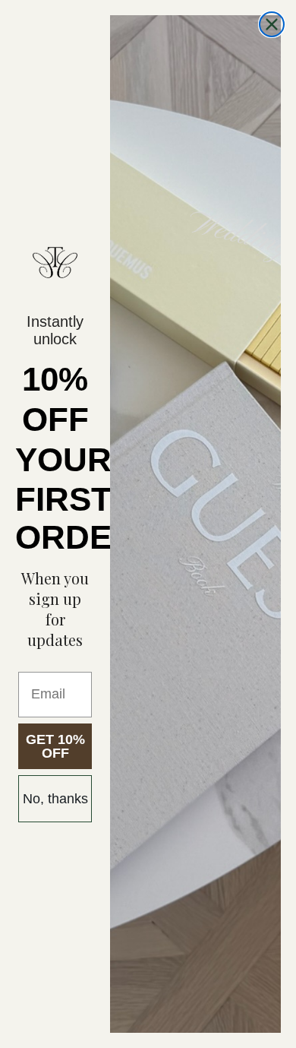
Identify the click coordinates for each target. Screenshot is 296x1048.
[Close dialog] (272, 24)
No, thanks (55, 798)
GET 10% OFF (55, 746)
